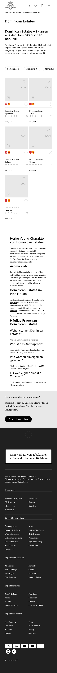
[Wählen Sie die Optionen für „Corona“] (33, 145)
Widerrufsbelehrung (36, 530)
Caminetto (9, 626)
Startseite (9, 12)
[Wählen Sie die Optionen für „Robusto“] (8, 145)
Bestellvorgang (34, 534)
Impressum (9, 549)
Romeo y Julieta (34, 577)
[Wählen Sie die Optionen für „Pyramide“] (8, 97)
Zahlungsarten (10, 545)
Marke (18, 12)
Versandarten (33, 538)
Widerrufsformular (12, 534)
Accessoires (9, 510)
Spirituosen (32, 498)
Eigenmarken (10, 506)
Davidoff (32, 566)
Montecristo (9, 566)
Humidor (13, 311)
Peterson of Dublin (35, 605)
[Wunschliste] (35, 5)
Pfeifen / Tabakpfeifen (14, 498)
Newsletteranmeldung (18, 419)
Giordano (32, 633)
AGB (30, 526)
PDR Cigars (9, 574)
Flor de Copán (10, 577)
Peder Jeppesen (34, 626)
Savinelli (8, 630)
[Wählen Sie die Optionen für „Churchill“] (8, 194)
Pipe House (32, 594)
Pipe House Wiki (11, 542)
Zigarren (31, 502)
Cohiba (31, 570)
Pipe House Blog (35, 542)
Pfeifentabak (10, 502)
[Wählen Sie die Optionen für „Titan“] (33, 97)
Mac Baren (32, 598)
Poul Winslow (10, 622)
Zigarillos (32, 506)
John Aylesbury (11, 594)
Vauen (7, 598)
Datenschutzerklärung (13, 538)
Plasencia (32, 574)
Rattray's (8, 602)
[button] (24, 81)
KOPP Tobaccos (11, 605)
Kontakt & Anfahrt (12, 530)
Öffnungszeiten (11, 526)
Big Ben (8, 633)
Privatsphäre (33, 545)
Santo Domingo (11, 570)
